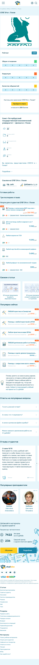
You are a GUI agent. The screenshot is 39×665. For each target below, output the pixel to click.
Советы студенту (5, 592)
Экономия (3, 595)
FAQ (1, 604)
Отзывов (9, 155)
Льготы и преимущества (7, 597)
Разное (2, 599)
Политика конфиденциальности (10, 616)
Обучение (8, 550)
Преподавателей (11, 142)
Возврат (2, 621)
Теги (1, 606)
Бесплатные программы (7, 590)
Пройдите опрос (19, 104)
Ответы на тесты (5, 644)
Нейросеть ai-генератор (7, 642)
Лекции (2, 647)
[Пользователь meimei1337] (4, 215)
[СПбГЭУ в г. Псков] (3, 215)
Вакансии (3, 630)
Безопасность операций (7, 623)
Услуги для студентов (7, 640)
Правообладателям (6, 625)
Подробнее (27, 550)
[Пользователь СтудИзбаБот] (4, 229)
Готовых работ (11, 135)
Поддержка (4, 628)
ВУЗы (1, 651)
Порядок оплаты (5, 618)
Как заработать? (5, 654)
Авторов (9, 149)
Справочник (4, 602)
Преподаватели (5, 649)
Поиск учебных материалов (8, 637)
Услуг (8, 128)
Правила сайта (4, 614)
